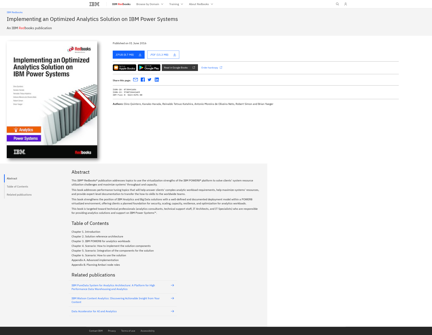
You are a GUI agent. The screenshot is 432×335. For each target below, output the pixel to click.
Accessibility (148, 330)
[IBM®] (94, 4)
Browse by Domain (147, 4)
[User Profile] (346, 4)
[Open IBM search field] (337, 4)
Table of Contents (17, 186)
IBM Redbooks (15, 12)
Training (174, 4)
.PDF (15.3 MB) (159, 54)
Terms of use (128, 330)
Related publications (19, 194)
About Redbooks (199, 4)
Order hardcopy (209, 67)
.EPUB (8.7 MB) (124, 54)
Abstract (12, 178)
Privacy (112, 330)
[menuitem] (150, 4)
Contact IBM (96, 330)
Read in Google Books (176, 67)
